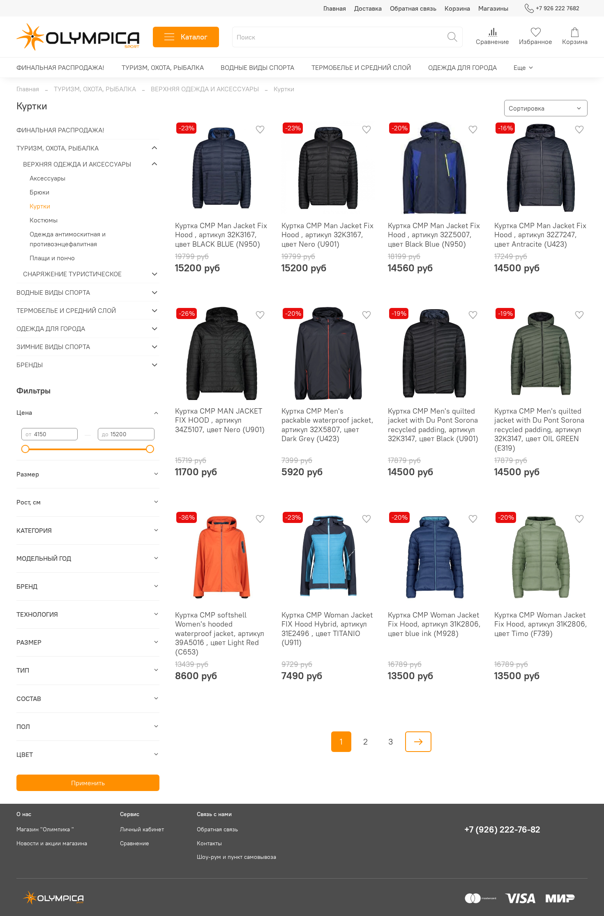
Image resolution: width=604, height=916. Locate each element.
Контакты (209, 843)
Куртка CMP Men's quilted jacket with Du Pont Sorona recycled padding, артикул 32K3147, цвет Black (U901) (433, 425)
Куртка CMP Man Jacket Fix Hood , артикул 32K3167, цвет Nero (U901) (327, 235)
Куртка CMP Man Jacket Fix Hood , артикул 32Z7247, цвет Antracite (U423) (540, 235)
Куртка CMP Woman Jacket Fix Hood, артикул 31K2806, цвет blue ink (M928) (434, 624)
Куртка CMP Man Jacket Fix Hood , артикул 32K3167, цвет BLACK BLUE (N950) (221, 235)
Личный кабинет (142, 829)
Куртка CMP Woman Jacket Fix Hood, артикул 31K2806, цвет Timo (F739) (540, 624)
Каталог (194, 37)
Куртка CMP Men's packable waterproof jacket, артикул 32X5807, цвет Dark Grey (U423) (327, 425)
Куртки (40, 206)
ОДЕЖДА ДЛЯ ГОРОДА (462, 67)
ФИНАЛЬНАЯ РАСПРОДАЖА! (60, 67)
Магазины (493, 8)
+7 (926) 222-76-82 (502, 829)
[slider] (25, 449)
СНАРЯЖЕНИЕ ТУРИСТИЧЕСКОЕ (72, 274)
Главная (334, 8)
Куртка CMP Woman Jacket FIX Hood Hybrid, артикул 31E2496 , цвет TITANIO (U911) (327, 629)
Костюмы (44, 220)
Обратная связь (413, 8)
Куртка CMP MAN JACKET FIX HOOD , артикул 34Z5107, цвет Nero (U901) (220, 420)
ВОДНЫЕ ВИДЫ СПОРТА (257, 67)
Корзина (457, 8)
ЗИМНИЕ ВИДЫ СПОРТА (53, 346)
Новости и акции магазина (51, 843)
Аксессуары (47, 178)
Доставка (368, 8)
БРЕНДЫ (29, 365)
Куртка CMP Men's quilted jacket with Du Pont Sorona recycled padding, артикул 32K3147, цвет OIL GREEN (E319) (539, 429)
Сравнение (134, 843)
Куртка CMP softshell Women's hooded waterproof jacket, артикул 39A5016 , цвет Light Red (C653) (219, 633)
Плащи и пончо (52, 258)
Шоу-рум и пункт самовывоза (236, 856)
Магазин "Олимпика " (45, 829)
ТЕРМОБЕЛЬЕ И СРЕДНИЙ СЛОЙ (361, 67)
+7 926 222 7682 (557, 8)
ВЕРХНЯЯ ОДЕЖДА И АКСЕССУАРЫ (205, 89)
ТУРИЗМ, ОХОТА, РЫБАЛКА (163, 67)
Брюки (39, 192)
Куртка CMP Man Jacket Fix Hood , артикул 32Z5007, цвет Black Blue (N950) (434, 235)
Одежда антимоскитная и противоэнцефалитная (68, 239)
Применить (88, 783)
